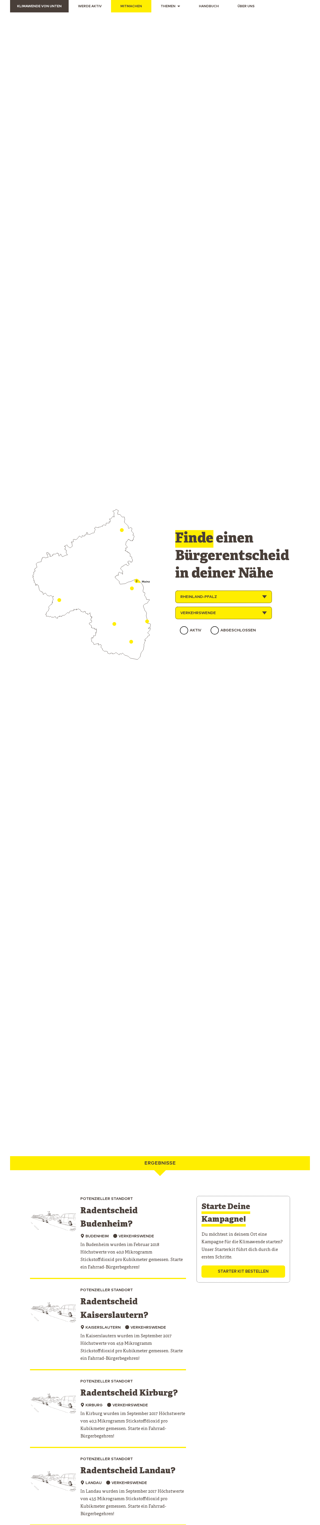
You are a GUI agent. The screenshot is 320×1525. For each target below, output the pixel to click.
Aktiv (195, 630)
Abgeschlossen (238, 630)
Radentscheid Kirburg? (129, 1393)
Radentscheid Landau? (127, 1471)
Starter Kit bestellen (243, 1272)
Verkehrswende (198, 613)
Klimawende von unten (39, 6)
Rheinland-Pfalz (198, 597)
